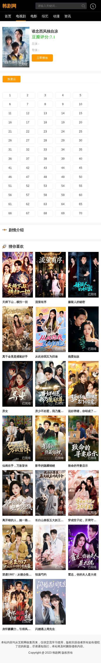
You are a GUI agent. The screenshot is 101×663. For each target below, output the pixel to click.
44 (63, 167)
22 (27, 131)
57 (27, 195)
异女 (5, 411)
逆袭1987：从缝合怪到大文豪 (21, 574)
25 (80, 131)
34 (63, 149)
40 (80, 158)
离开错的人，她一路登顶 (17, 520)
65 (80, 204)
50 (80, 177)
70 (80, 213)
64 (63, 204)
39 (63, 158)
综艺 (45, 16)
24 (63, 131)
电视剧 (21, 16)
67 (27, 213)
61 (10, 204)
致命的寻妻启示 (78, 465)
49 (63, 177)
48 (45, 177)
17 (27, 122)
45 (80, 167)
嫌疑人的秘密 (76, 302)
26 (10, 140)
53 (45, 186)
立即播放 (42, 57)
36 (10, 158)
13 (45, 113)
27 (27, 140)
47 (27, 177)
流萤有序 (41, 302)
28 (45, 140)
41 (10, 167)
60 (80, 195)
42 (27, 167)
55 (80, 186)
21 (10, 131)
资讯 (67, 16)
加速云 (11, 79)
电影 (34, 16)
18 (45, 122)
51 (10, 186)
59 (63, 195)
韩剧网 (9, 5)
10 (80, 104)
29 (63, 140)
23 (45, 131)
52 (27, 186)
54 (63, 186)
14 (63, 113)
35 (80, 149)
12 (27, 113)
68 (45, 213)
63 (45, 204)
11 (10, 113)
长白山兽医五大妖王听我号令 (53, 520)
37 (27, 158)
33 (45, 149)
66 (10, 213)
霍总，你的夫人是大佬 (82, 574)
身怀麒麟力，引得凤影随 (17, 629)
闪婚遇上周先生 (45, 629)
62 (27, 204)
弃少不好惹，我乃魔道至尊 (52, 411)
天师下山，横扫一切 (15, 302)
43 (45, 167)
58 (45, 195)
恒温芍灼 (41, 574)
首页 (8, 16)
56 (10, 195)
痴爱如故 (73, 356)
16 (10, 122)
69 (63, 213)
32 (27, 149)
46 (10, 177)
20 (80, 122)
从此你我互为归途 (46, 356)
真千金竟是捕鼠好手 (15, 356)
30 (80, 140)
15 (80, 113)
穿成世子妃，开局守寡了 (83, 520)
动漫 (56, 16)
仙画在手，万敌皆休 (15, 465)
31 (10, 149)
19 (63, 122)
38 (45, 158)
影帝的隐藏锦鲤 (45, 465)
